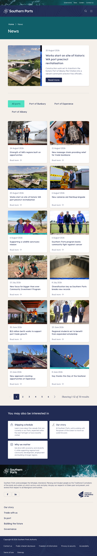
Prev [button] (10, 397)
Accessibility (84, 546)
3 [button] (29, 397)
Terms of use (9, 552)
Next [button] (55, 397)
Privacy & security (68, 546)
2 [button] (22, 397)
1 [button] (16, 397)
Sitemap (20, 552)
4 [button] (35, 397)
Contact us (8, 546)
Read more (54, 80)
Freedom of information (48, 546)
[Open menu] (91, 11)
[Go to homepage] (13, 471)
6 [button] (48, 397)
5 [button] (42, 397)
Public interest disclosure (25, 546)
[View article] (27, 142)
